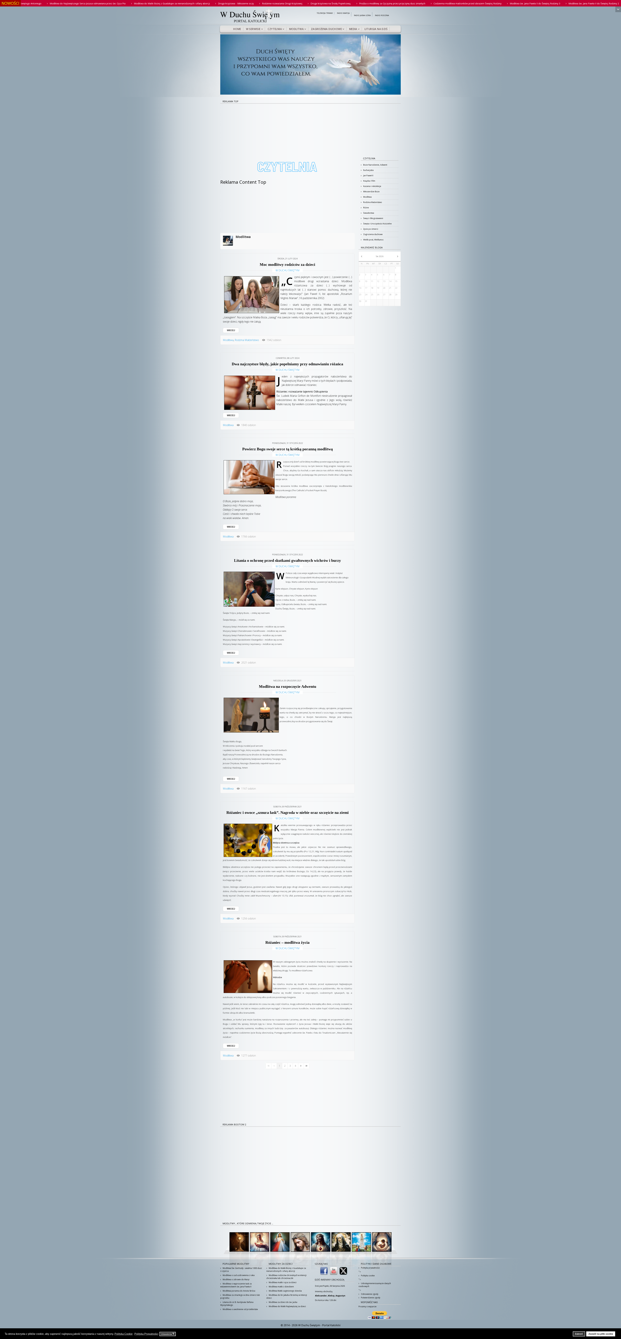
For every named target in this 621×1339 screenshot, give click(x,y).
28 (390, 294)
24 (366, 294)
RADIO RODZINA (382, 15)
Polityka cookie (367, 1275)
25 (372, 294)
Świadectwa (368, 213)
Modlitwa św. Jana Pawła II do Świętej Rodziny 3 (355, 3)
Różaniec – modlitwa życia (287, 942)
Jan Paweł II (368, 175)
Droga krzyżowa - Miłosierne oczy (56, 3)
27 (384, 294)
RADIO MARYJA (343, 13)
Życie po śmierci (370, 229)
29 (396, 294)
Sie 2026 (379, 256)
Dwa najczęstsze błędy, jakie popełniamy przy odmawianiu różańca (287, 364)
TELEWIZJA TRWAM (325, 13)
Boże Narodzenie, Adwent (375, 164)
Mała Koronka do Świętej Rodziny (522, 3)
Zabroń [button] (579, 1334)
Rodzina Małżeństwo (247, 340)
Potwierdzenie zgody (370, 1297)
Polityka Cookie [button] (123, 1334)
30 (360, 301)
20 (384, 288)
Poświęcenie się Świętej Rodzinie (565, 3)
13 (384, 281)
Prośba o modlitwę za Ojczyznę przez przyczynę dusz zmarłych (212, 3)
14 (390, 281)
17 (366, 288)
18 (372, 288)
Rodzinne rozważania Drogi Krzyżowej (102, 3)
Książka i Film (369, 180)
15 (396, 281)
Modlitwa (296, 29)
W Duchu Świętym (288, 270)
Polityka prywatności (370, 1267)
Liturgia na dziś (376, 29)
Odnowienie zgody (369, 1294)
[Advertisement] (310, 128)
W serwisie (253, 29)
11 (372, 281)
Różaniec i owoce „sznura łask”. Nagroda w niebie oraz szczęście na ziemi (287, 812)
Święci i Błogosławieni (373, 218)
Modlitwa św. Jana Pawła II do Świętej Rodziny (471, 3)
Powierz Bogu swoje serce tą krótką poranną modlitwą (287, 449)
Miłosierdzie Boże (371, 191)
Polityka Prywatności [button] (146, 1334)
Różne (366, 207)
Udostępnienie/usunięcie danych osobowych (375, 1285)
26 (378, 294)
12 (378, 281)
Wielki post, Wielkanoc (373, 239)
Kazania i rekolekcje (372, 186)
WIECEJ (231, 330)
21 (390, 288)
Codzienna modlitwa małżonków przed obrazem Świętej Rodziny (288, 3)
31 (366, 301)
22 (396, 288)
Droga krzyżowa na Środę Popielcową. (151, 3)
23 (360, 294)
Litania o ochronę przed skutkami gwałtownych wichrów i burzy (287, 560)
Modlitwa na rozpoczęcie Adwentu (287, 686)
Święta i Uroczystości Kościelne (377, 223)
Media (353, 29)
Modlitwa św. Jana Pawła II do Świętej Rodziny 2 (414, 3)
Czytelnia (275, 29)
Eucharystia (368, 170)
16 (360, 288)
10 (366, 281)
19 (378, 288)
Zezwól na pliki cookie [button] (600, 1334)
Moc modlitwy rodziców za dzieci (287, 264)
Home (237, 29)
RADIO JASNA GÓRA (362, 15)
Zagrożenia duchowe (326, 29)
